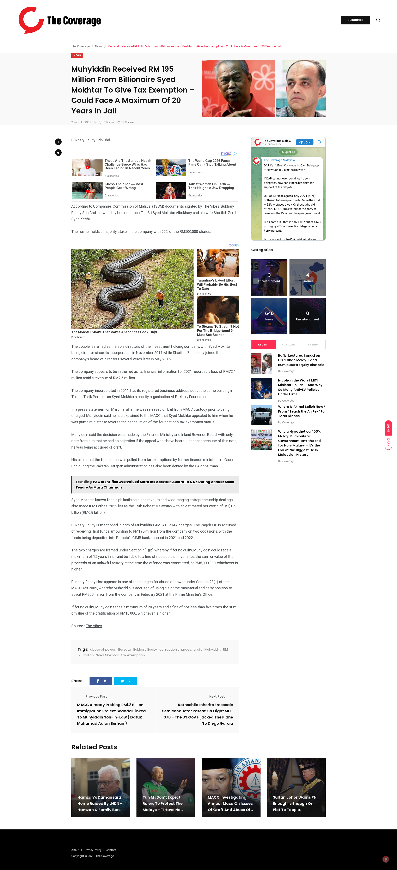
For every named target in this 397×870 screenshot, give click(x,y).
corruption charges (175, 649)
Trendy (313, 344)
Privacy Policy (93, 850)
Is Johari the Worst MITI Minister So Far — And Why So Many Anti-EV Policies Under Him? (300, 387)
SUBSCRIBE (356, 20)
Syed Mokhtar (107, 655)
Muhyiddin (212, 649)
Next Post (217, 696)
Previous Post (96, 696)
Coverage (288, 371)
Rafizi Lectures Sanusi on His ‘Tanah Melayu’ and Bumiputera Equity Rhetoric (301, 360)
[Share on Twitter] (58, 152)
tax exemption (133, 655)
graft (198, 649)
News (77, 55)
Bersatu (124, 649)
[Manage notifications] (386, 859)
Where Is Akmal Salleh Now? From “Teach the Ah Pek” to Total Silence (301, 411)
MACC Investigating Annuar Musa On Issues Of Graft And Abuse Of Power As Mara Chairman (230, 810)
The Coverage (105, 856)
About (75, 850)
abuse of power (103, 649)
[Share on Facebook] (58, 141)
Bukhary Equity (145, 649)
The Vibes (94, 626)
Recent (263, 344)
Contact (111, 850)
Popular (288, 344)
